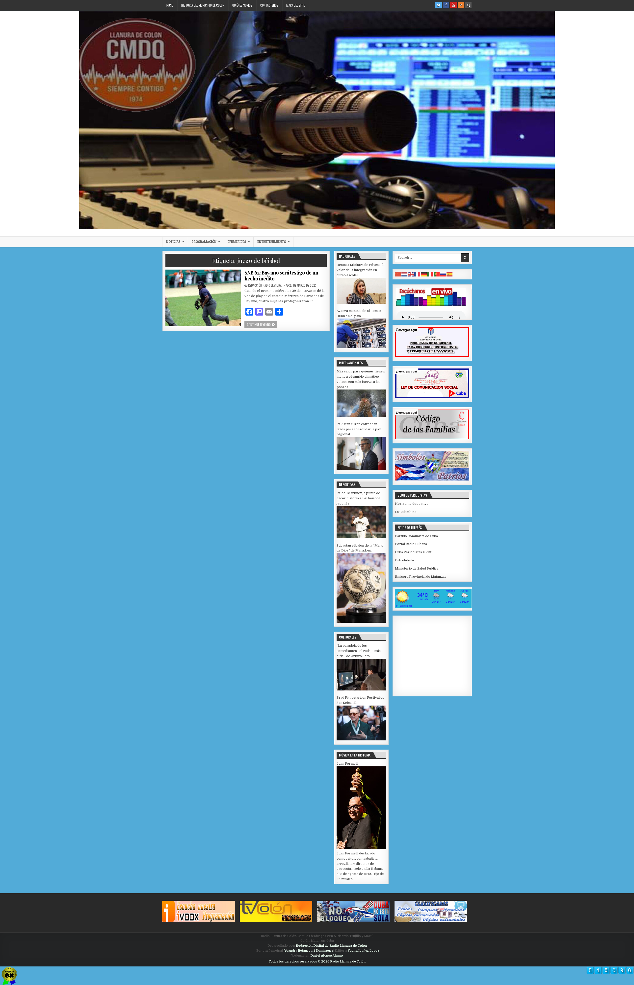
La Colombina (405, 512)
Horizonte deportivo (411, 503)
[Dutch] (404, 274)
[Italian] (430, 274)
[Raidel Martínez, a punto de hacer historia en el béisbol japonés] (361, 537)
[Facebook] (446, 5)
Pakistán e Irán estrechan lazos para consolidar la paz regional (359, 429)
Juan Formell (347, 763)
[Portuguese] (437, 274)
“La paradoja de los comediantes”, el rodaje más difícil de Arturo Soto (359, 651)
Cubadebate (404, 560)
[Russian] (443, 274)
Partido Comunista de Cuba (416, 536)
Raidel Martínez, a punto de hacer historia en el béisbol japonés (358, 498)
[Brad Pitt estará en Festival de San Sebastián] (361, 739)
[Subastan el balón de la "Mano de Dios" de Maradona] (361, 621)
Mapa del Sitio (295, 5)
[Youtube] (453, 5)
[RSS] (461, 5)
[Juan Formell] (361, 848)
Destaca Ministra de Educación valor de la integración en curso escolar (361, 270)
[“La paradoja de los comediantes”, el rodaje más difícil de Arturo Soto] (361, 689)
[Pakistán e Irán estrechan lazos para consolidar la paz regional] (361, 469)
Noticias (173, 242)
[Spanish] (450, 274)
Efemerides (237, 242)
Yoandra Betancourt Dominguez (308, 950)
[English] (411, 274)
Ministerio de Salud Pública (416, 568)
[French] (417, 274)
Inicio (169, 5)
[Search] (468, 5)
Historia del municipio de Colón (202, 5)
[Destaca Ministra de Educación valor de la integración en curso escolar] (361, 302)
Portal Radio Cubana (411, 544)
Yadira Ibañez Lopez (363, 950)
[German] (424, 274)
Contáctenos (269, 5)
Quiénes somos (242, 5)
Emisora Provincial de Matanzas (420, 576)
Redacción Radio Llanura (265, 285)
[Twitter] (438, 5)
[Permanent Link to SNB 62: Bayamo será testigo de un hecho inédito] (203, 298)
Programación (204, 242)
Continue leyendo (262, 324)
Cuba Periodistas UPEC (413, 552)
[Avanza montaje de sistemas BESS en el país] (361, 347)
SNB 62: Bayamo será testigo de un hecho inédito (281, 275)
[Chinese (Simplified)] (398, 274)
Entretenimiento (271, 242)
